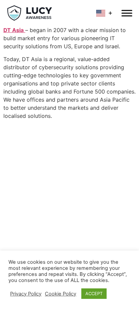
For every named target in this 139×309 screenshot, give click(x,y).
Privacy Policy (25, 294)
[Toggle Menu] (126, 13)
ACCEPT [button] (94, 293)
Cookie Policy (60, 294)
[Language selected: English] (105, 13)
